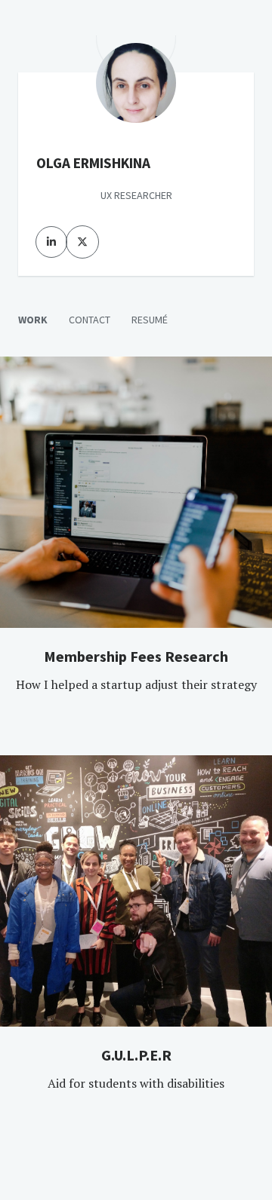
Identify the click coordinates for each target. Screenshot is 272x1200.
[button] (136, 670)
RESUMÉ (149, 319)
